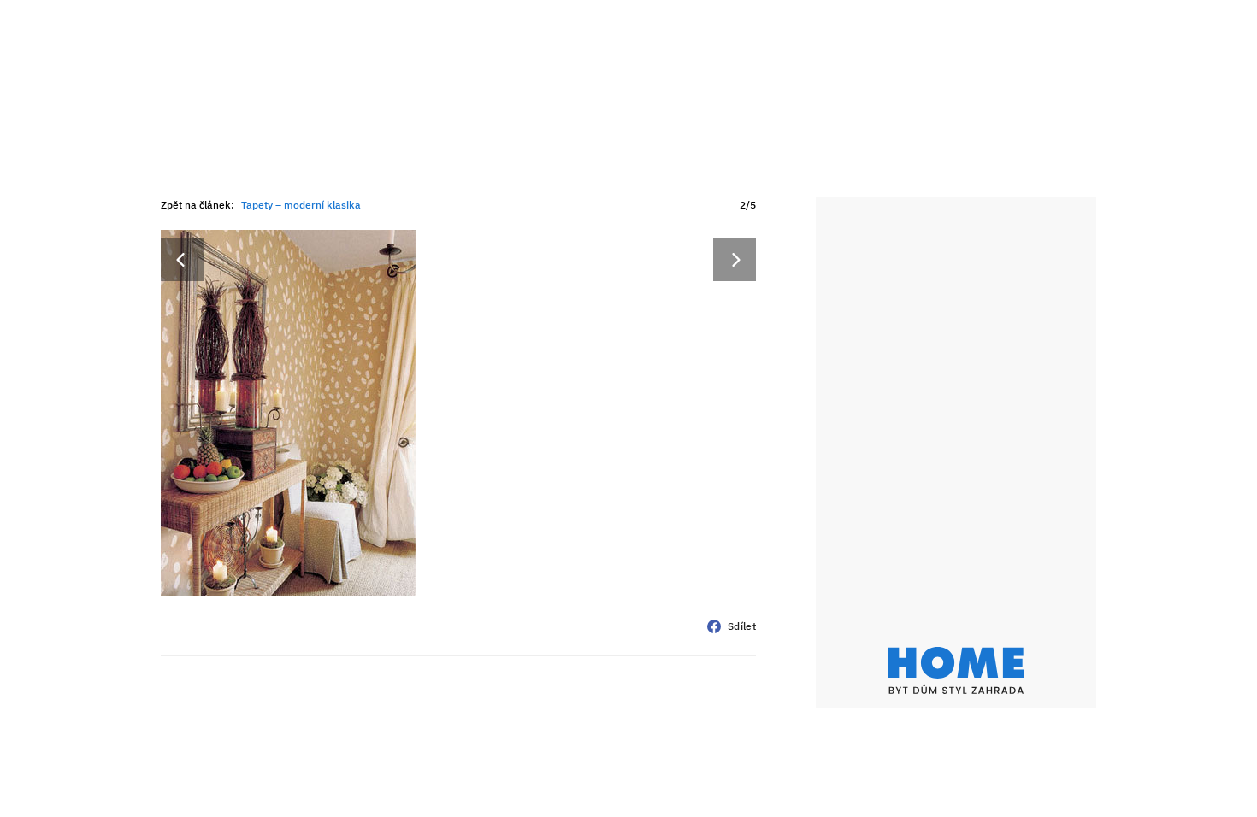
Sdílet (742, 626)
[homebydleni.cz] (956, 670)
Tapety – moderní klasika (301, 204)
